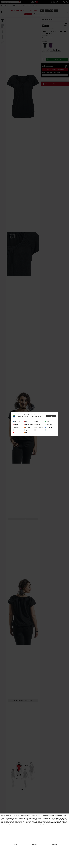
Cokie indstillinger (20, 824)
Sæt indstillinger (53, 844)
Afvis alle (34, 844)
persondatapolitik (30, 824)
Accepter (16, 844)
